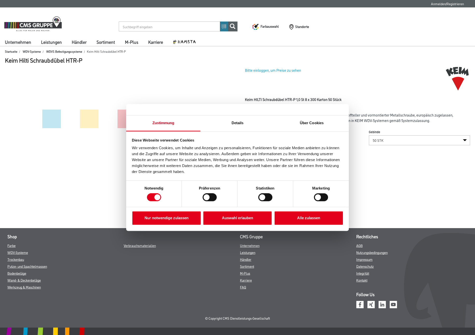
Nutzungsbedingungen (372, 252)
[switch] (211, 197)
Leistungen (51, 42)
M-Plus (131, 42)
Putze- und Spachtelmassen (27, 266)
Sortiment (105, 42)
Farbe (11, 245)
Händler (79, 42)
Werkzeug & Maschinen (24, 287)
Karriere (155, 42)
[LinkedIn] (382, 303)
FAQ (243, 287)
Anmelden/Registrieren (447, 3)
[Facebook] (360, 303)
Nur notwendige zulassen (166, 218)
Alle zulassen (308, 218)
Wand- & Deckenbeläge (24, 280)
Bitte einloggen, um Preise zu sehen (273, 70)
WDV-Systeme (32, 51)
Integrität (362, 273)
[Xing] (371, 303)
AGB (359, 245)
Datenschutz (365, 266)
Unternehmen (18, 42)
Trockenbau (15, 259)
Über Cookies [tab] (312, 123)
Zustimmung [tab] (163, 123)
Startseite (11, 51)
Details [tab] (238, 123)
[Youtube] (393, 303)
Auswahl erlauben (237, 218)
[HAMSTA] (186, 42)
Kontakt (361, 280)
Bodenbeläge (16, 273)
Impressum (364, 259)
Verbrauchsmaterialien (140, 245)
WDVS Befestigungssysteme (64, 51)
